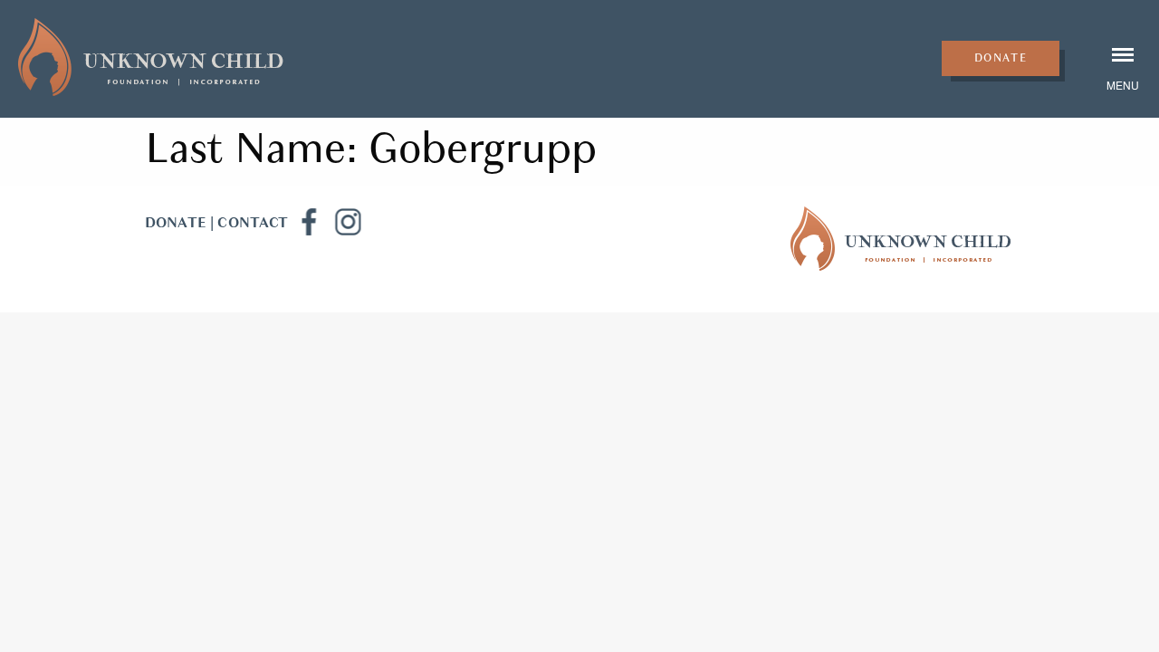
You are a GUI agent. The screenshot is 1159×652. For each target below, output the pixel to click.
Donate (1001, 58)
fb (308, 222)
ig (348, 222)
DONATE (175, 223)
